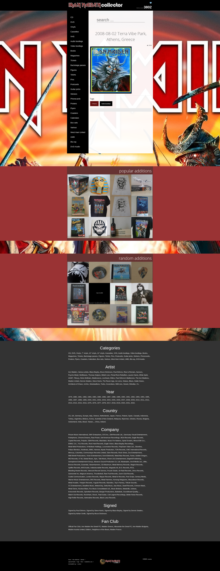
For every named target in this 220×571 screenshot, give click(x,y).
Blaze (131, 381)
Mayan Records (105, 477)
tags (78, 561)
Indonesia (144, 416)
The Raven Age (108, 381)
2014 (75, 403)
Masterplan (125, 462)
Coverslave (110, 384)
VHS (72, 36)
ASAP (70, 378)
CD (71, 17)
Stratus (125, 381)
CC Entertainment (74, 486)
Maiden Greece (107, 526)
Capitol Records (74, 441)
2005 (113, 400)
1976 (94, 403)
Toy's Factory (119, 483)
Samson (139, 372)
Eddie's (88, 529)
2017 (109, 403)
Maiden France (115, 529)
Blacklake (103, 441)
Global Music (88, 459)
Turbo (103, 384)
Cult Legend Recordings (116, 495)
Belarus (85, 419)
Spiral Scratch (127, 441)
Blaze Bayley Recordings (124, 444)
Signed (110, 505)
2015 (80, 403)
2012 (147, 400)
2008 (128, 400)
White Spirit (143, 375)
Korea (91, 419)
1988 (113, 397)
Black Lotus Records (107, 498)
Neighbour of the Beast (100, 529)
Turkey (70, 419)
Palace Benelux (74, 450)
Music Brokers (116, 489)
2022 (133, 403)
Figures (73, 70)
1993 (137, 397)
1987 (109, 397)
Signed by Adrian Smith (77, 513)
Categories (110, 348)
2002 (99, 400)
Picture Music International (78, 435)
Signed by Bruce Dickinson (97, 513)
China (97, 422)
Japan (112, 416)
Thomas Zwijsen (94, 375)
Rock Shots (122, 453)
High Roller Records (75, 498)
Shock (94, 495)
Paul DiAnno (118, 372)
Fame (132, 456)
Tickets (73, 60)
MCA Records (126, 438)
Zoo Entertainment (135, 453)
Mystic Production (107, 450)
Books (73, 51)
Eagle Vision (109, 444)
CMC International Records (136, 450)
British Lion (106, 375)
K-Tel (80, 459)
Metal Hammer (106, 480)
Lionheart (105, 378)
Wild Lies (119, 384)
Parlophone (72, 438)
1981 (80, 397)
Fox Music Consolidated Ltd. (99, 489)
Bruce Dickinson (106, 372)
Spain (130, 416)
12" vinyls (100, 353)
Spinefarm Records (91, 492)
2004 (109, 400)
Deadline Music (88, 486)
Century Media (140, 477)
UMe (145, 462)
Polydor (84, 441)
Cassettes (74, 32)
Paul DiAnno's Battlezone (125, 378)
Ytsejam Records (85, 483)
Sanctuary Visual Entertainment (135, 435)
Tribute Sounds (131, 483)
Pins (72, 79)
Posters (73, 104)
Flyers (73, 108)
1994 (142, 397)
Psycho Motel (73, 375)
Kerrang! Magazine (120, 480)
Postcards (74, 84)
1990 (123, 397)
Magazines (74, 56)
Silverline (138, 447)
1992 (133, 397)
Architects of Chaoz (75, 384)
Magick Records (137, 465)
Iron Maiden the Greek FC (91, 526)
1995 (147, 397)
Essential (84, 465)
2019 (118, 403)
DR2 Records (95, 480)
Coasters (74, 113)
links (82, 561)
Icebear (133, 489)
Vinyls (73, 27)
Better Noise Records (134, 495)
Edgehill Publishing (134, 459)
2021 (128, 403)
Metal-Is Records (118, 477)
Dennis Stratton (86, 381)
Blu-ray (73, 142)
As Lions (118, 381)
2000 (89, 400)
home (69, 559)
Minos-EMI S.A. (139, 441)
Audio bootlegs (76, 41)
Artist (110, 367)
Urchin (86, 384)
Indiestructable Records (99, 468)
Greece (96, 416)
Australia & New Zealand (104, 419)
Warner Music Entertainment (78, 480)
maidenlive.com (88, 561)
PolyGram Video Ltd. (126, 447)
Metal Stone (72, 489)
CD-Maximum (106, 465)
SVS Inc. (105, 435)
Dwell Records (128, 486)
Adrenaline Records (91, 498)
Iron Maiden (72, 372)
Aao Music (118, 486)
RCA (132, 468)
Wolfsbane (83, 375)
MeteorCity (99, 486)
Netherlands (104, 416)
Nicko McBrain (85, 378)
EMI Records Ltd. (116, 435)
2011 (142, 400)
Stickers (73, 94)
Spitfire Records (74, 468)
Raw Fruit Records (111, 474)
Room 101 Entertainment (116, 459)
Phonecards (75, 99)
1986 (104, 397)
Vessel (125, 384)
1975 (89, 403)
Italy (90, 416)
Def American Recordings (110, 438)
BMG (91, 450)
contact (79, 564)
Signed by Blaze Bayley (113, 510)
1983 (89, 397)
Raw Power (95, 438)
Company (110, 429)
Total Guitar (102, 495)
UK (73, 416)
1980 (75, 397)
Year (110, 392)
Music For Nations (114, 441)
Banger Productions (106, 492)
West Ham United (77, 132)
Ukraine (133, 419)
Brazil (85, 422)
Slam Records (112, 453)
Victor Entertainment (94, 456)
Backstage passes (78, 65)
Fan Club (110, 521)
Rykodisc (110, 483)
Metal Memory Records (121, 465)
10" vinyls (92, 353)
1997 (75, 400)
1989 (118, 397)
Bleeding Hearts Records (77, 471)
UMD (72, 137)
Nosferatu (84, 450)
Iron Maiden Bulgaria (140, 526)
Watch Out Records (75, 495)
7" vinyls (85, 353)
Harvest (97, 450)
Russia (139, 419)
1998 (80, 400)
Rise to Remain (129, 372)
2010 (137, 400)
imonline (150, 559)
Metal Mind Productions (77, 447)
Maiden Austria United (76, 529)
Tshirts (73, 75)
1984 (94, 397)
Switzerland (72, 422)
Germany (78, 416)
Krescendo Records (75, 492)
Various (73, 127)
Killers (112, 378)
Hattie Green (139, 381)
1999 (85, 400)
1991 (128, 397)
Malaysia (117, 419)
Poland (124, 416)
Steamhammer (94, 465)
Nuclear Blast (83, 489)
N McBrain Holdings (94, 447)
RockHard (87, 495)
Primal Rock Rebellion (119, 375)
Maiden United (73, 381)
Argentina (78, 419)
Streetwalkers (95, 384)
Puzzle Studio (112, 471)
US (69, 416)
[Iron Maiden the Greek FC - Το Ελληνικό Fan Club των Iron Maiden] (110, 561)
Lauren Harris (133, 375)
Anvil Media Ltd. (136, 462)
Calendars (74, 118)
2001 (94, 400)
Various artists (83, 372)
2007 (123, 400)
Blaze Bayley (94, 372)
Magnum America (86, 474)
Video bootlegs (76, 46)
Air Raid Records (125, 471)
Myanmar (125, 419)
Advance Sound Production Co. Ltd (107, 462)
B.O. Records (124, 468)
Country (110, 410)
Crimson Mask (139, 486)
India (80, 422)
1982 (85, 397)
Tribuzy (76, 378)
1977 (99, 403)
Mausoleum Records (136, 480)
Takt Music (102, 459)
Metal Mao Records (122, 456)
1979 (70, 397)
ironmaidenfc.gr (72, 564)
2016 (85, 403)
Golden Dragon (141, 456)
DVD (72, 22)
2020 (123, 403)
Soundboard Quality (130, 492)
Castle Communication (76, 477)
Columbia (78, 453)
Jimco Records (137, 471)
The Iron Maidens (142, 378)
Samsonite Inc (73, 474)
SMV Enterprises (95, 435)
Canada (136, 416)
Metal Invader (73, 483)
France (118, 416)
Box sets (74, 123)
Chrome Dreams (84, 438)
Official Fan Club (74, 526)
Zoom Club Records (126, 474)
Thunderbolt (98, 474)
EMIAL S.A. (72, 444)
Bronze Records (74, 465)
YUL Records (83, 444)
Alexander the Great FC (123, 526)
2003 (104, 400)
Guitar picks (75, 89)
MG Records (73, 459)
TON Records (120, 450)
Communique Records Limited (94, 453)
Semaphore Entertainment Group (80, 462)
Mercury (71, 453)
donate (82, 559)
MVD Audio (85, 468)
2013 (70, 403)
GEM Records (93, 441)
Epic (95, 459)
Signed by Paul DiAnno (77, 510)
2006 (118, 400)
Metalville (126, 489)
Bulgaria (146, 419)
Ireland (103, 422)
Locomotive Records (110, 447)
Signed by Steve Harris (95, 510)
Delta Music (108, 486)
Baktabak (118, 492)
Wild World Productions (77, 456)
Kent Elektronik (108, 456)
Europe (85, 416)
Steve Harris (97, 381)
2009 (133, 400)
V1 (138, 384)
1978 (104, 403)
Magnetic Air (113, 468)
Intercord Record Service (97, 471)
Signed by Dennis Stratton (133, 510)
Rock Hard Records (96, 444)
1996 (70, 400)
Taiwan (90, 422)
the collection (76, 559)
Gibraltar (132, 384)
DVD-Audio (75, 147)
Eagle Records (137, 438)
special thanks (72, 561)
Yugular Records (99, 483)
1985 (99, 397)
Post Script (130, 477)
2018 (113, 403)
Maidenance (96, 378)
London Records (92, 477)
